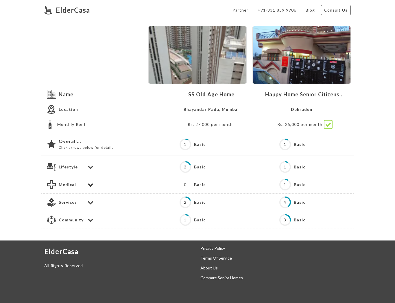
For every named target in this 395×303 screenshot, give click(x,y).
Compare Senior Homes (221, 278)
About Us (209, 268)
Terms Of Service (216, 258)
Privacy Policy (212, 248)
